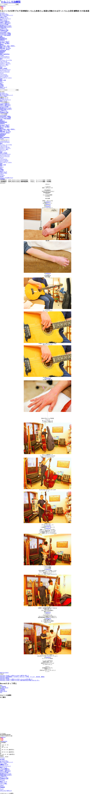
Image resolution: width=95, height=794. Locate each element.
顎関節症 (2, 40)
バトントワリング (5, 72)
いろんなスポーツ (5, 141)
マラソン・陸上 (4, 64)
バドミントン (3, 74)
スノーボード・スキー (6, 77)
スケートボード (4, 76)
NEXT (7, 672)
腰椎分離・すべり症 (5, 48)
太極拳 (2, 85)
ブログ (2, 785)
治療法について (4, 98)
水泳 (1, 67)
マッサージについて (5, 18)
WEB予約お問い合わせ (3, 690)
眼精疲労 (2, 37)
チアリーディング (5, 70)
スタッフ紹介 (3, 16)
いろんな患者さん (5, 103)
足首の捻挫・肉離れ (5, 33)
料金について (3, 781)
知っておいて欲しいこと (6, 15)
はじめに (2, 92)
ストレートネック (5, 41)
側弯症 (2, 53)
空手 (1, 81)
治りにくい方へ (4, 29)
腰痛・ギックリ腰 (5, 47)
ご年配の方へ (3, 28)
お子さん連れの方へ (5, 23)
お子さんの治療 (4, 24)
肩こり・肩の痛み (5, 43)
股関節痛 (2, 51)
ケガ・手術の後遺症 (5, 35)
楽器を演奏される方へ (6, 27)
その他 (2, 55)
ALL (4, 672)
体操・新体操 (3, 68)
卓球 (1, 79)
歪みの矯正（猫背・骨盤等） (7, 46)
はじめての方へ (4, 14)
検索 (17, 4)
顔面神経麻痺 (3, 38)
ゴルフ (2, 82)
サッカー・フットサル (6, 60)
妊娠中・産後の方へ (5, 22)
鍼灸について (3, 20)
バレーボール (3, 61)
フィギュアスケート (5, 69)
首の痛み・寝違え (5, 42)
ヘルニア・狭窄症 (5, 49)
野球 (1, 59)
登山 (1, 83)
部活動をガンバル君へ (6, 25)
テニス (2, 73)
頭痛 (1, 36)
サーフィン (3, 66)
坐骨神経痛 (3, 50)
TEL (1, 692)
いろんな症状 (3, 115)
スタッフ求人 (3, 783)
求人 (1, 685)
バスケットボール (5, 62)
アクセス (2, 758)
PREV (1, 672)
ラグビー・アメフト (5, 63)
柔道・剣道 (3, 80)
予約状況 (2, 688)
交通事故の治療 (4, 30)
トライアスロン (4, 75)
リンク (2, 789)
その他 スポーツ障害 (5, 34)
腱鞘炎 (2, 44)
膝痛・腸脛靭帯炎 (5, 54)
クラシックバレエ (5, 57)
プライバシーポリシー (6, 790)
